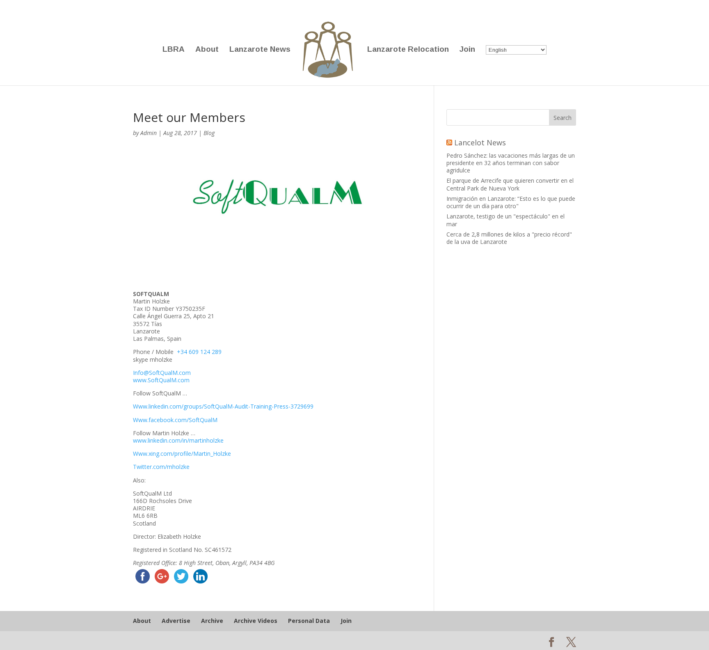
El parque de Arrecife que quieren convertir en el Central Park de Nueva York (510, 184)
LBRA (173, 49)
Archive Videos (255, 621)
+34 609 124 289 (199, 352)
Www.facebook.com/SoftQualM (175, 420)
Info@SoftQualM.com (162, 373)
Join (467, 49)
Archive (212, 621)
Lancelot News (480, 142)
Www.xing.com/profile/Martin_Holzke (182, 453)
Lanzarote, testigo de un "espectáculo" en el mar (505, 219)
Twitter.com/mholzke (161, 467)
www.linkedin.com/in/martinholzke (178, 440)
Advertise (176, 621)
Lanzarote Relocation (408, 49)
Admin (148, 133)
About (207, 49)
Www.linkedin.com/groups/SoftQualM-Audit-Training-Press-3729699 (223, 406)
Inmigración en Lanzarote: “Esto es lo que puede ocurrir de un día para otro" (510, 202)
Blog (209, 133)
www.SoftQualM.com (161, 380)
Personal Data (309, 621)
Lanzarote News (259, 49)
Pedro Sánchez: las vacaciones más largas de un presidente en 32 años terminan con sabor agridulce (510, 163)
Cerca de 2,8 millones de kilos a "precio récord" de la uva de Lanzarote (509, 238)
